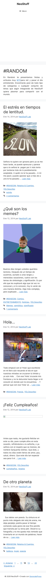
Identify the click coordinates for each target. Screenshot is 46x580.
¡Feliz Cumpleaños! (20, 404)
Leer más (26, 179)
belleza (9, 551)
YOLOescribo (9, 189)
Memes (9, 305)
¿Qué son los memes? (15, 211)
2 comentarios (12, 196)
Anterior (8, 563)
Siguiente (9, 566)
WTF (19, 80)
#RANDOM (11, 186)
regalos (21, 469)
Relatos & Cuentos (25, 186)
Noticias (25, 302)
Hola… (9, 322)
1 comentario (12, 309)
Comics (20, 299)
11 (21, 563)
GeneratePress (35, 576)
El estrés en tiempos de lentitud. (21, 109)
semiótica (18, 305)
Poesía (20, 392)
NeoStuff (23, 4)
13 (28, 563)
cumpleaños (11, 469)
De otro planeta (17, 481)
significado (28, 305)
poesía (23, 551)
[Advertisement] (23, 38)
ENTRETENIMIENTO (12, 302)
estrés (9, 192)
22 (35, 563)
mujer (16, 551)
